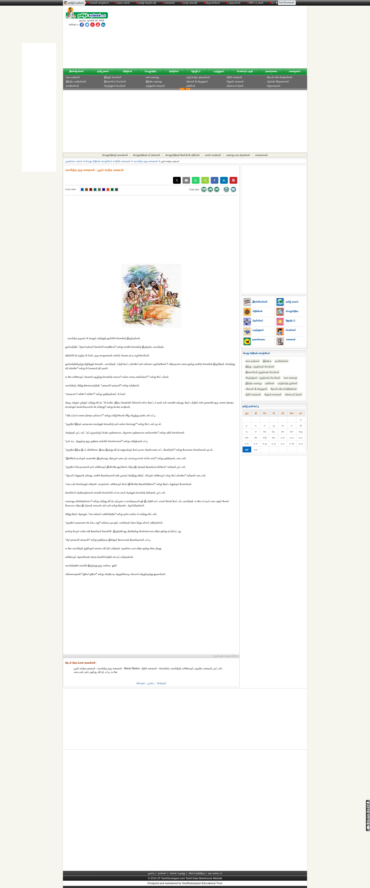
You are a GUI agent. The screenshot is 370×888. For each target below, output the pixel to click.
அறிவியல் (127, 71)
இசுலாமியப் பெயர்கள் (115, 81)
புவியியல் (190, 85)
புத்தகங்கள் (234, 3)
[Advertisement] (226, 38)
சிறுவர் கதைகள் (235, 81)
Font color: (70, 189)
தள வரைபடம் (215, 873)
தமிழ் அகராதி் (190, 3)
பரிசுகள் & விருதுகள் (197, 81)
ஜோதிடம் (195, 71)
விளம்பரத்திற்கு (197, 873)
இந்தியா (267, 361)
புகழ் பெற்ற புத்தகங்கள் (198, 77)
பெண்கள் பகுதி (245, 71)
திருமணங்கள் (213, 3)
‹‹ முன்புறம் (218, 655)
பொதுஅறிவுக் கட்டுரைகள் (146, 155)
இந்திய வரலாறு (154, 81)
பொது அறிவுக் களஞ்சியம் (98, 161)
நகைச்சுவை (271, 71)
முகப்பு (151, 683)
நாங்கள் (162, 873)
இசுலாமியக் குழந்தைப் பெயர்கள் (262, 372)
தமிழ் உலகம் (103, 71)
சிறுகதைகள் (273, 85)
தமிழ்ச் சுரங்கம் (76, 2)
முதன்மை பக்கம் (74, 161)
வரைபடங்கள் (123, 3)
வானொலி (169, 3)
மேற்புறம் (161, 683)
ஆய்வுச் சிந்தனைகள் (278, 81)
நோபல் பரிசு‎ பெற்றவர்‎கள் (279, 77)
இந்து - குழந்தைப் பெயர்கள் (260, 366)
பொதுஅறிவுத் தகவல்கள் (115, 155)
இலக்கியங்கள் (76, 71)
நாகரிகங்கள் (72, 85)
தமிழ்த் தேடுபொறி (147, 3)
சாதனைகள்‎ (261, 155)
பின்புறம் (140, 683)
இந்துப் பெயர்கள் (112, 77)
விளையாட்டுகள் (235, 85)
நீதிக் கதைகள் (234, 77)
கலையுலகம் (294, 71)
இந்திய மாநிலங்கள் (76, 81)
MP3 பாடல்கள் (256, 3)
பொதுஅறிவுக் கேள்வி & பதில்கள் (183, 155)
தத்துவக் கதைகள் (155, 85)
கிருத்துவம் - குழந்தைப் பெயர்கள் (263, 377)
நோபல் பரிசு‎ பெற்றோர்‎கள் (284, 388)
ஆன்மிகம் (174, 71)
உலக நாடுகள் (73, 77)
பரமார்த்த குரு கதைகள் (145, 161)
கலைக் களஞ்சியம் (99, 3)
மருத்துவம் (219, 71)
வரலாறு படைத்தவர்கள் (238, 155)
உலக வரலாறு (152, 77)
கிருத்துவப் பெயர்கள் (115, 85)
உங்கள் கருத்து (177, 873)
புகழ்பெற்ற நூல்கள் (287, 383)
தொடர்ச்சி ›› (232, 655)
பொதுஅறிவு (150, 71)
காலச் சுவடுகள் (213, 155)
